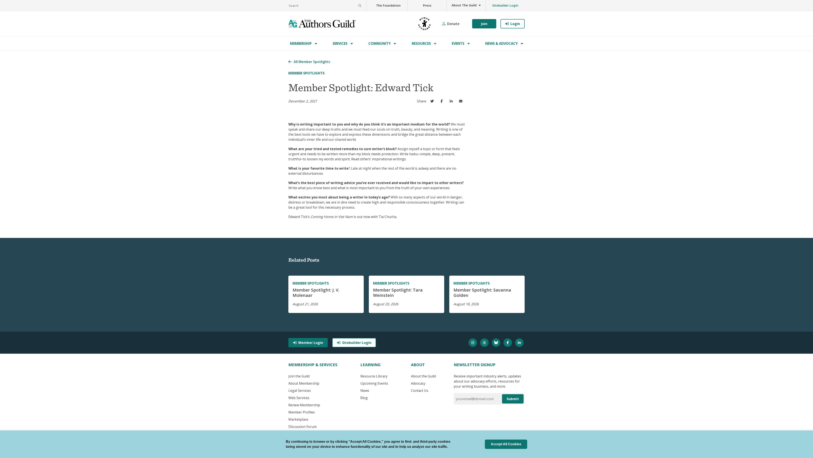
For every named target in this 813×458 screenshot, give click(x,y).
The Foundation (388, 5)
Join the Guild (299, 376)
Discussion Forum (302, 426)
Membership (301, 43)
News (364, 390)
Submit (513, 399)
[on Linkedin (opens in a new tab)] (452, 101)
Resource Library (373, 376)
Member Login (310, 342)
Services (340, 43)
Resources (421, 43)
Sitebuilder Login (505, 5)
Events (458, 43)
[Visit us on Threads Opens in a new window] (485, 342)
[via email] (461, 101)
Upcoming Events (374, 383)
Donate (453, 23)
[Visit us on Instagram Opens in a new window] (473, 342)
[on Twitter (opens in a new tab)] (433, 101)
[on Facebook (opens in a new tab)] (442, 101)
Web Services (298, 397)
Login (515, 23)
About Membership (303, 383)
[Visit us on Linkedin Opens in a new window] (520, 342)
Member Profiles (301, 412)
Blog (364, 397)
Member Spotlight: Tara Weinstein (398, 292)
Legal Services (299, 390)
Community (379, 43)
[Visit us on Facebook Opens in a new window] (508, 342)
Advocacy (418, 383)
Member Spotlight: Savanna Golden (482, 292)
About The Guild (464, 5)
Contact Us (419, 390)
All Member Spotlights (312, 61)
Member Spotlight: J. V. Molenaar (316, 292)
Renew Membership (304, 405)
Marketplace (298, 419)
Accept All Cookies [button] (506, 444)
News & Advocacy (501, 43)
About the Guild (423, 376)
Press (427, 5)
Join (484, 23)
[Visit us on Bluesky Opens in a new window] (496, 342)
